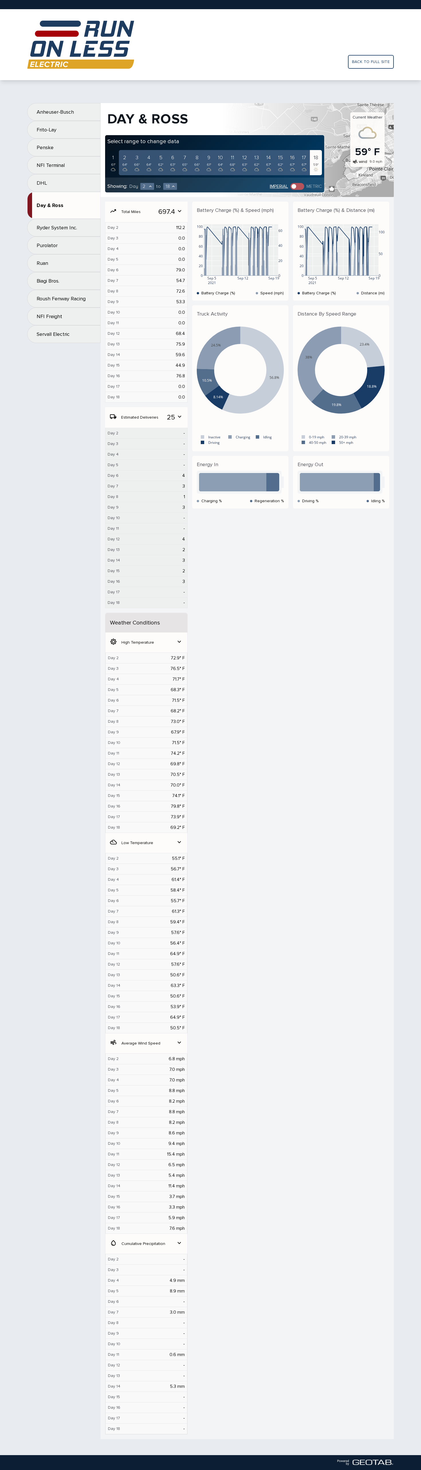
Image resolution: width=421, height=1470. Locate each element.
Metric (314, 186)
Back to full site (371, 61)
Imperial (279, 186)
